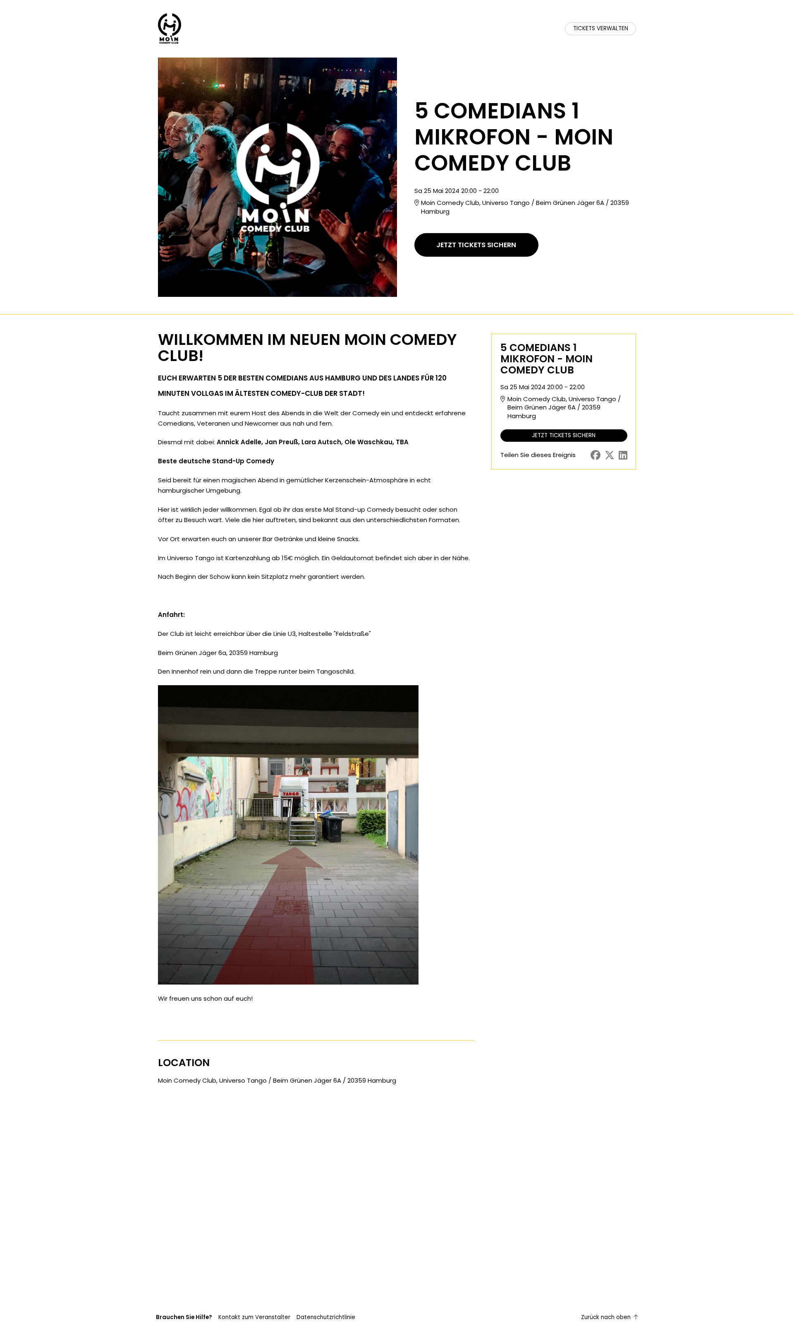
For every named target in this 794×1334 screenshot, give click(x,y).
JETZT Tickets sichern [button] (476, 245)
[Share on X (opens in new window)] (610, 455)
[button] (254, 1317)
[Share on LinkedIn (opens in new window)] (623, 455)
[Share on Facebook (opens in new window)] (595, 455)
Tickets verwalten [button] (600, 28)
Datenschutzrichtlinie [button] (326, 1317)
